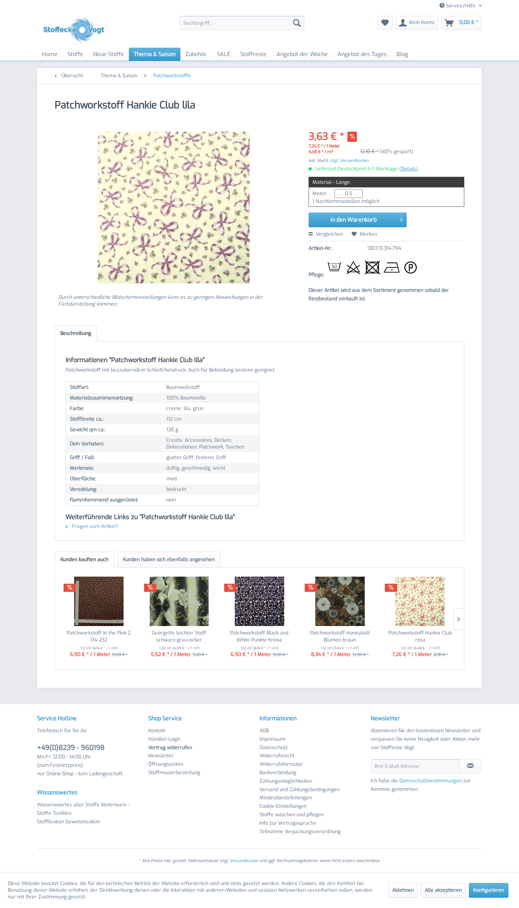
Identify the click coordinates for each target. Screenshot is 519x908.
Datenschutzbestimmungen (430, 780)
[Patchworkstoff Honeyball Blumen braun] (340, 601)
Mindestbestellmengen (286, 797)
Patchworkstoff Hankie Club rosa (420, 636)
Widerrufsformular (281, 764)
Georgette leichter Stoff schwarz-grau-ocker (179, 636)
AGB (264, 730)
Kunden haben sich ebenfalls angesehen (169, 559)
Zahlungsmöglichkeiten (286, 781)
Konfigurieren (488, 890)
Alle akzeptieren (443, 890)
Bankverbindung (278, 772)
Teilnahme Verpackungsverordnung (300, 831)
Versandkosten (244, 861)
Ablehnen (403, 890)
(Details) (408, 169)
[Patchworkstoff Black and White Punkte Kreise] (259, 601)
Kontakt (157, 730)
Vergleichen (329, 234)
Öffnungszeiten (165, 764)
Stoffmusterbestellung (174, 772)
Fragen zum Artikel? (94, 526)
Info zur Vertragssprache (288, 823)
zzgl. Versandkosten (349, 160)
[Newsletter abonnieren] (470, 766)
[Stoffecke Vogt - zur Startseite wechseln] (76, 30)
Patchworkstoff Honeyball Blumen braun (340, 636)
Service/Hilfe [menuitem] (461, 5)
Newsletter (161, 755)
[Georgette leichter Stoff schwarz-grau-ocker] (179, 601)
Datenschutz (274, 747)
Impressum (272, 739)
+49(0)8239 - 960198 (71, 747)
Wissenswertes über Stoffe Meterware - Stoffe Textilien (83, 809)
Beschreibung (75, 333)
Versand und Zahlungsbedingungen (300, 789)
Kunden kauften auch (84, 559)
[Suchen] (297, 23)
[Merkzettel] (385, 23)
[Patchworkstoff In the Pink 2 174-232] (99, 601)
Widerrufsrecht (277, 755)
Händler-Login (164, 739)
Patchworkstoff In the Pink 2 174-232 (99, 636)
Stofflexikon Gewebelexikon (68, 821)
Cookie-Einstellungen (283, 806)
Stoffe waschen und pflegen (292, 814)
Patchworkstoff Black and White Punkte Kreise (259, 636)
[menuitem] (242, 23)
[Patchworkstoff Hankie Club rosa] (420, 601)
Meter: (319, 193)
